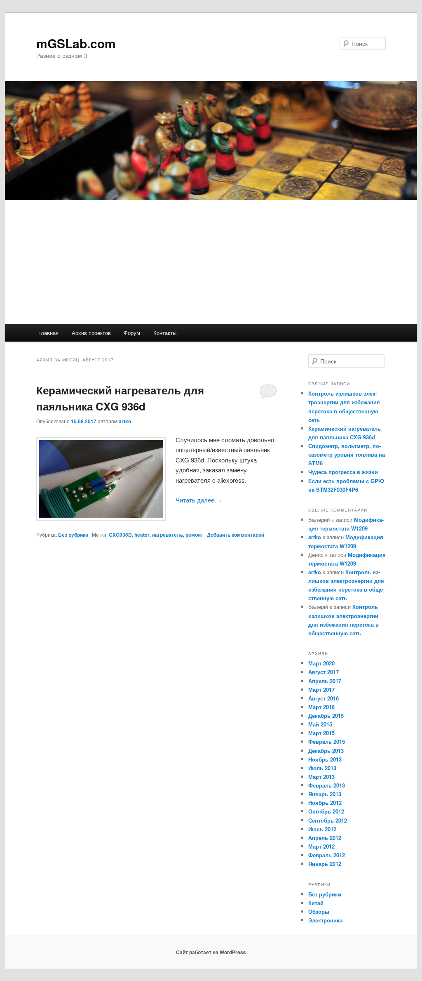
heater (142, 534)
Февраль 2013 (326, 785)
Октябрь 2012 (326, 811)
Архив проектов (91, 333)
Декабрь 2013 (326, 751)
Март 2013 (321, 777)
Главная (48, 333)
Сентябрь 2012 (327, 820)
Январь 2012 (324, 864)
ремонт (194, 534)
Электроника (325, 920)
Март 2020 (321, 663)
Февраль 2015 (326, 741)
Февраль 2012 (326, 855)
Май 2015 (320, 724)
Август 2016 (323, 698)
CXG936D (120, 534)
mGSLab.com (76, 43)
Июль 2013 (322, 768)
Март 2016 (321, 707)
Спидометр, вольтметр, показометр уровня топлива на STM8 (346, 454)
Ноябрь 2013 (325, 759)
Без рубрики (73, 534)
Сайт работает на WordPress (211, 952)
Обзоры (318, 911)
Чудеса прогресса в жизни (343, 472)
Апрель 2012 (324, 838)
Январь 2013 (324, 794)
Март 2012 (321, 846)
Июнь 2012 (322, 829)
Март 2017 (321, 689)
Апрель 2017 (324, 681)
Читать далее (199, 499)
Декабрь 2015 (326, 715)
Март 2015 (321, 733)
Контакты (164, 333)
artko (125, 421)
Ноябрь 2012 (325, 802)
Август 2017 (323, 672)
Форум (132, 333)
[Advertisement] (211, 262)
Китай (316, 903)
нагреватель (167, 534)
